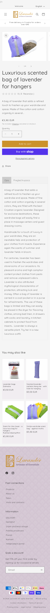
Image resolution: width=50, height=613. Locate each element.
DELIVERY (10, 518)
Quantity (6, 128)
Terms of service (35, 603)
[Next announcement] (45, 23)
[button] (5, 14)
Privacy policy (12, 607)
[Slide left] (19, 66)
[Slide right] (31, 66)
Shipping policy (39, 607)
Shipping (15, 124)
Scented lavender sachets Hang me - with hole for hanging (37, 386)
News (8, 498)
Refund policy (41, 599)
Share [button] (8, 166)
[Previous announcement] (5, 23)
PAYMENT (10, 522)
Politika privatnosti (15, 530)
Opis (6, 180)
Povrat (9, 535)
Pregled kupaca (21, 180)
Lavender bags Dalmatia (9, 385)
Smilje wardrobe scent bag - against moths (36, 427)
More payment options (25, 158)
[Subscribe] (41, 570)
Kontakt (9, 539)
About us (10, 493)
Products (10, 489)
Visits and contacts (15, 502)
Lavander (14, 599)
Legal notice (26, 607)
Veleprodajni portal (15, 543)
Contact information (18, 603)
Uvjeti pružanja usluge (17, 526)
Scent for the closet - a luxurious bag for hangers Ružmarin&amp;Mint (12, 429)
